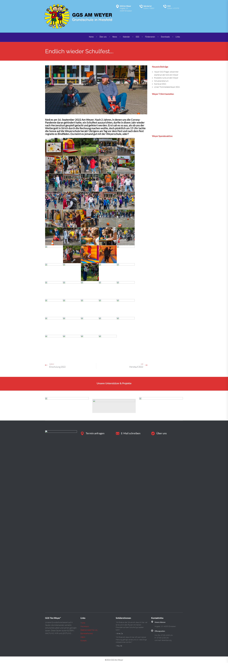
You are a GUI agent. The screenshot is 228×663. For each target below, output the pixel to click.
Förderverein (150, 36)
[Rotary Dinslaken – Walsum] (161, 406)
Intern (83, 637)
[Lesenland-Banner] (114, 406)
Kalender (126, 36)
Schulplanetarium (161, 81)
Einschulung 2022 (57, 366)
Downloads (165, 36)
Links (178, 36)
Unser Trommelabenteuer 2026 (167, 87)
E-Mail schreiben (130, 433)
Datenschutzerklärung (89, 630)
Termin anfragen (95, 433)
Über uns (161, 433)
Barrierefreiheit (87, 633)
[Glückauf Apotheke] (67, 406)
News (114, 36)
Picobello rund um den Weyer (166, 78)
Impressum (85, 626)
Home (91, 36)
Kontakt (83, 640)
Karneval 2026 (160, 84)
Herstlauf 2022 (136, 366)
